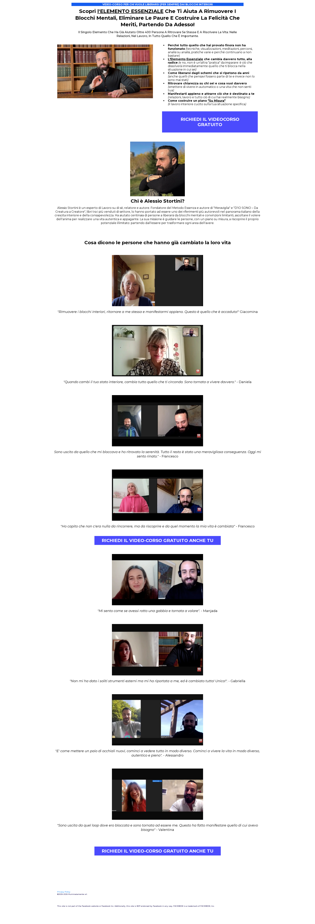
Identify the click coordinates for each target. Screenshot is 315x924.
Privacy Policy (63, 892)
